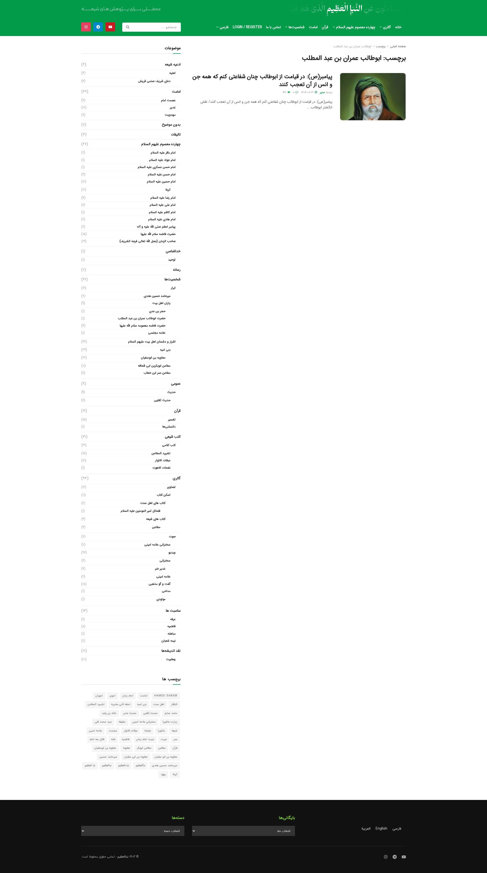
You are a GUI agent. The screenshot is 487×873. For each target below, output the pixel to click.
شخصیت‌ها (297, 27)
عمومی (176, 383)
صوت (172, 536)
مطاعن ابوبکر (144, 748)
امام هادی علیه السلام (162, 219)
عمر (175, 739)
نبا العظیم (90, 765)
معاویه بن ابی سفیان (136, 757)
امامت (313, 27)
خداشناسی (173, 251)
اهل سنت (158, 704)
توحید (172, 259)
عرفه (173, 619)
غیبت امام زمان (145, 739)
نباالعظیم (106, 765)
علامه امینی (163, 576)
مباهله (172, 633)
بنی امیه (165, 349)
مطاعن (156, 527)
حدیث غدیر (129, 713)
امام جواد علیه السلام (162, 160)
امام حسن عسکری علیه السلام (157, 167)
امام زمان (127, 696)
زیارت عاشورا (170, 722)
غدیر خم (160, 568)
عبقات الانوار (162, 460)
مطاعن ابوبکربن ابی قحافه (154, 365)
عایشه (147, 731)
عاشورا (161, 731)
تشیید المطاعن (161, 453)
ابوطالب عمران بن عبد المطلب (352, 46)
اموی (112, 696)
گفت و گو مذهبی (159, 583)
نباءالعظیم (123, 765)
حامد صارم (171, 713)
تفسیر (172, 419)
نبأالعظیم (140, 765)
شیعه (174, 731)
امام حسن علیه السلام (162, 174)
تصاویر (171, 487)
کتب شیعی (173, 436)
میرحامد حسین (108, 757)
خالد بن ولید (109, 713)
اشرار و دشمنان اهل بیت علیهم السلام (152, 341)
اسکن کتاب (163, 494)
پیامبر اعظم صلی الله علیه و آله (156, 226)
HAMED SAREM (165, 696)
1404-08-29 (307, 92)
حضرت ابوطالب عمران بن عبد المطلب (141, 318)
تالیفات (176, 134)
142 (284, 92)
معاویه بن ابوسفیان (153, 357)
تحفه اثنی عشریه (120, 704)
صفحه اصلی (398, 46)
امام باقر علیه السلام (163, 152)
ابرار (173, 287)
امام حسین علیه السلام (161, 181)
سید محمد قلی (103, 722)
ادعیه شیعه (173, 64)
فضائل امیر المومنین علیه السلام (140, 510)
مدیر (322, 92)
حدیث (171, 392)
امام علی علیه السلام (163, 204)
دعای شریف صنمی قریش (154, 81)
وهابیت (171, 659)
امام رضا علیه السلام (163, 197)
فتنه (113, 739)
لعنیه (172, 73)
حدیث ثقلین (162, 400)
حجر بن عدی (157, 311)
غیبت (164, 739)
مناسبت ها (173, 610)
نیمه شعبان (169, 640)
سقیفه (122, 722)
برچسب (381, 46)
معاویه (126, 748)
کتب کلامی (169, 445)
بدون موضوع (171, 124)
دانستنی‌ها (169, 426)
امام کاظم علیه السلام (162, 212)
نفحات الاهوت (161, 467)
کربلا (167, 189)
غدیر (173, 107)
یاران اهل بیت (161, 303)
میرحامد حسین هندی (157, 296)
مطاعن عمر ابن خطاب (157, 372)
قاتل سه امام (97, 739)
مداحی (166, 591)
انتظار (174, 704)
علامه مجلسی (156, 332)
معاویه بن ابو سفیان (165, 757)
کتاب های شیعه (155, 519)
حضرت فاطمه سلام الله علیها (158, 234)
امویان (99, 696)
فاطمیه (171, 626)
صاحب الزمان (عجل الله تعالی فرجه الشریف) (147, 241)
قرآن (325, 27)
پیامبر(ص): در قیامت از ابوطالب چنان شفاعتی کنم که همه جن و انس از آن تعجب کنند (262, 80)
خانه (398, 27)
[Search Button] (128, 27)
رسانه (177, 269)
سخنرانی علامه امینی (157, 544)
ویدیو (172, 552)
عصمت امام (168, 100)
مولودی (160, 599)
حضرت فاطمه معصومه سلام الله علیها (142, 325)
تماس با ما (273, 27)
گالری (387, 27)
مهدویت (170, 114)
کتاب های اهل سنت (152, 503)
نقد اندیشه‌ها (171, 651)
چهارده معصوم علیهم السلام (355, 27)
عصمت (113, 731)
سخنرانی (165, 560)
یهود (163, 774)
